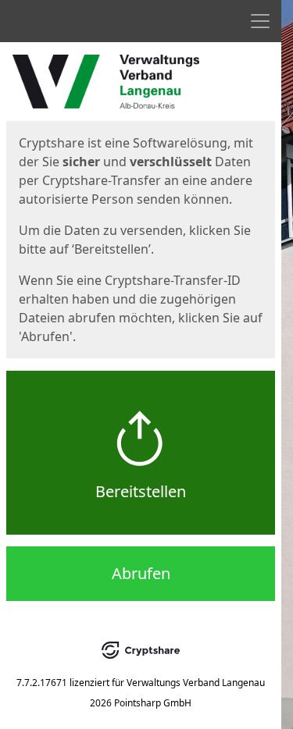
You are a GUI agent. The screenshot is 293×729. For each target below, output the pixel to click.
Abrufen (141, 573)
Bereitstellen (140, 491)
